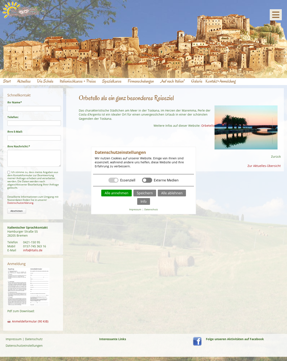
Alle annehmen (116, 193)
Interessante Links (112, 339)
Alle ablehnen (172, 193)
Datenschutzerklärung (20, 203)
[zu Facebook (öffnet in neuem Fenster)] (197, 344)
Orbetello (208, 126)
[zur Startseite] (21, 17)
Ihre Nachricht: (18, 146)
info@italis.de (32, 250)
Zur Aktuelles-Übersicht (264, 166)
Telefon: (13, 117)
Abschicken (17, 210)
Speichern (145, 193)
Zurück (276, 157)
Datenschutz (34, 339)
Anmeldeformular (30, 321)
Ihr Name (14, 102)
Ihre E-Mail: (15, 131)
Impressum (14, 339)
